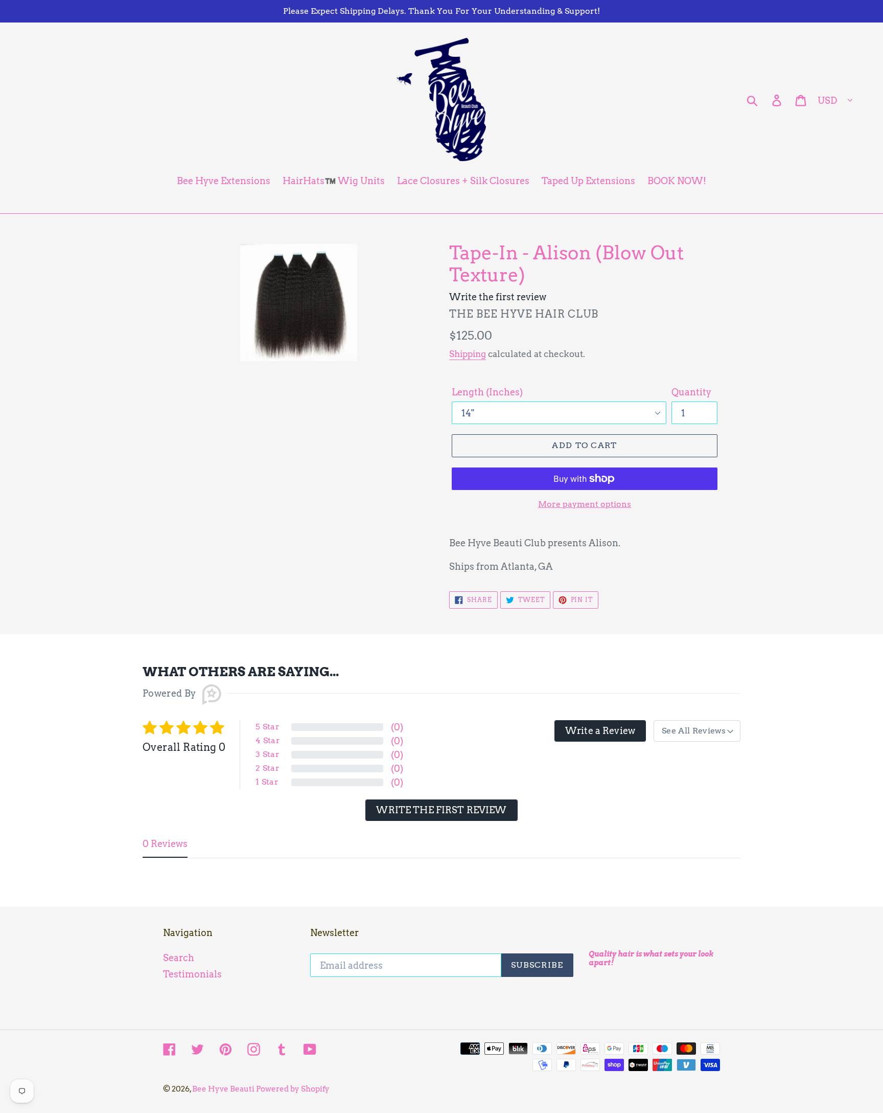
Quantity (691, 392)
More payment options (584, 504)
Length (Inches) (487, 392)
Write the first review (441, 810)
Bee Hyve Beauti (224, 1089)
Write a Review (600, 730)
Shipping (467, 354)
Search (178, 957)
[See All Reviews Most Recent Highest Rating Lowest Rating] (697, 731)
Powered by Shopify (293, 1089)
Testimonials (192, 974)
